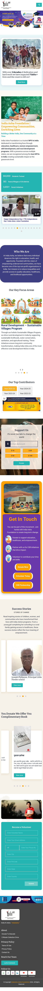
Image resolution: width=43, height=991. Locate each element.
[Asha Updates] (23, 973)
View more (11, 685)
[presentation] (1, 25)
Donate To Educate (8, 934)
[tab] (9, 388)
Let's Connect (9, 963)
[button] (3, 228)
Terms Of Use (6, 946)
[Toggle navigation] (39, 5)
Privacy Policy (7, 949)
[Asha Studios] (32, 973)
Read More (21, 82)
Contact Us (5, 952)
